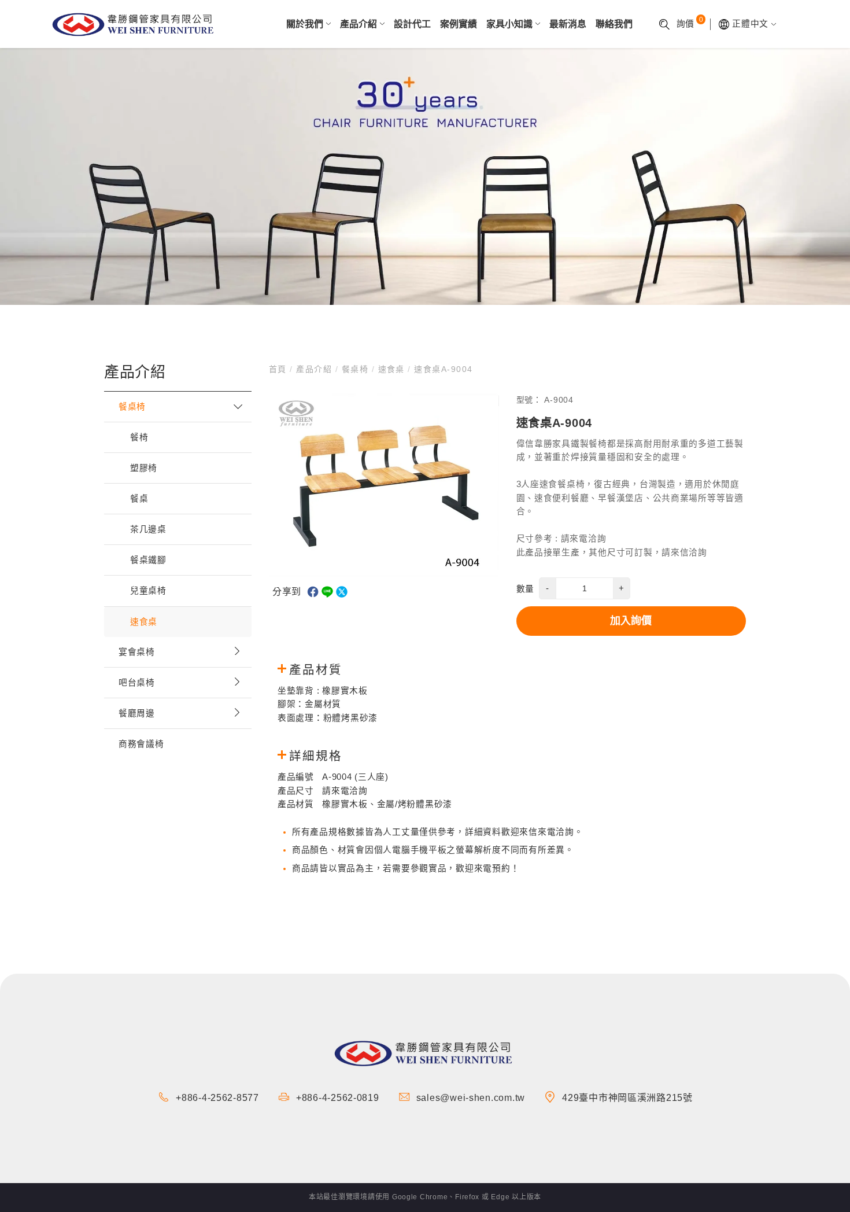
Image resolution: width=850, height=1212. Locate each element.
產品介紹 (358, 24)
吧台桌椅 (137, 682)
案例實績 (458, 24)
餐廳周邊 (137, 713)
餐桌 (139, 498)
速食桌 (143, 622)
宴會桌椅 (137, 652)
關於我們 (304, 24)
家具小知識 (509, 24)
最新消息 (567, 24)
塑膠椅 (143, 468)
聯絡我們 (614, 24)
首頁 (279, 369)
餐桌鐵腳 (148, 560)
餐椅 (139, 437)
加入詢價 (631, 621)
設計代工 (412, 24)
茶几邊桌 (148, 529)
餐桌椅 (132, 406)
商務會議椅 (141, 744)
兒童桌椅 (148, 590)
